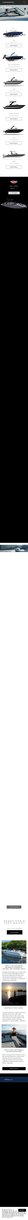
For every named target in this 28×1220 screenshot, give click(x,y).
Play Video (14, 192)
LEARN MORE (14, 907)
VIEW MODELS (14, 45)
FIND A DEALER (14, 932)
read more (13, 980)
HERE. (11, 1217)
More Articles (14, 1068)
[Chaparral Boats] (8, 2)
